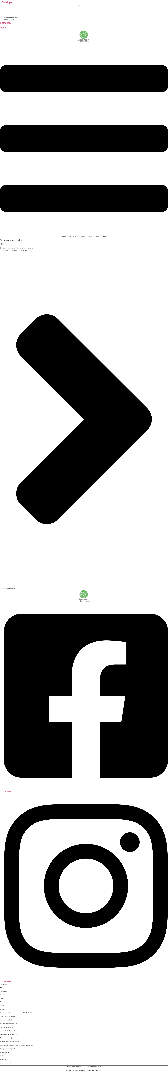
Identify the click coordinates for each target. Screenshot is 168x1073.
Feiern (91, 237)
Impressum (3, 1059)
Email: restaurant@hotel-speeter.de (11, 1038)
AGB (1, 1055)
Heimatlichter (96, 1070)
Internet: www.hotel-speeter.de (9, 1041)
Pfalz (98, 237)
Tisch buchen (8, 20)
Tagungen (82, 237)
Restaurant (72, 237)
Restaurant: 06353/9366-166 (9, 1034)
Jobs (104, 237)
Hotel (64, 237)
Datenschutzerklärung (7, 1063)
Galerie (2, 1005)
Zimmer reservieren (10, 18)
